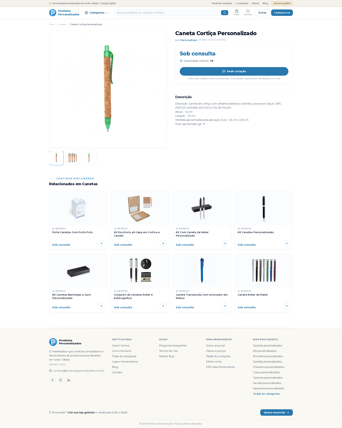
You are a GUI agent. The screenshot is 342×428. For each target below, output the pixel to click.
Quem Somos (120, 345)
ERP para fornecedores (220, 367)
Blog (265, 3)
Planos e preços (216, 351)
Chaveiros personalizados (268, 367)
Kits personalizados (265, 351)
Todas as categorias (124, 356)
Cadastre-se (282, 12)
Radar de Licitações (218, 356)
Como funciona (121, 351)
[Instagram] (60, 380)
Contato (117, 372)
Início (52, 24)
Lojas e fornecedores (125, 361)
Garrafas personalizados (267, 361)
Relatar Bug (166, 356)
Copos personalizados (266, 372)
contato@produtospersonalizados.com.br (79, 370)
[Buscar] (224, 12)
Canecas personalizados (268, 377)
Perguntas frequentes (173, 345)
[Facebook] (52, 380)
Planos (255, 3)
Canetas (62, 24)
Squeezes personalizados (268, 388)
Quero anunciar (215, 345)
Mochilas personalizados (268, 356)
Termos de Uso (168, 351)
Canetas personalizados (267, 345)
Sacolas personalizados (267, 383)
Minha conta (214, 361)
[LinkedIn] (69, 380)
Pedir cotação (236, 71)
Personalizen (188, 40)
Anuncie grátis (282, 3)
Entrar (263, 12)
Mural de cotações (222, 3)
